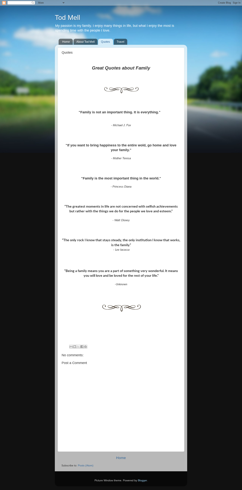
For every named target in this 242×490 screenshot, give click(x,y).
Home (66, 41)
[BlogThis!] (75, 347)
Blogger (142, 480)
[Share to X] (78, 347)
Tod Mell (67, 17)
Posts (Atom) (85, 465)
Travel (120, 41)
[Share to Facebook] (82, 347)
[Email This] (71, 347)
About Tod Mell (85, 41)
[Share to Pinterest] (85, 347)
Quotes (105, 41)
